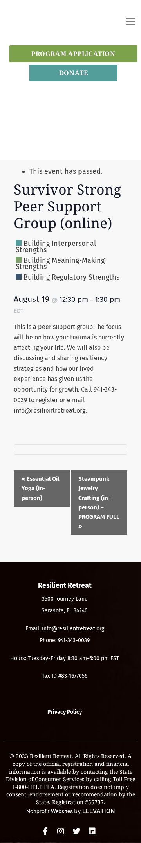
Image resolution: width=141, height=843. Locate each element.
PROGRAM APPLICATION (73, 53)
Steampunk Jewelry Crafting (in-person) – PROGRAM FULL (98, 502)
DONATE (73, 73)
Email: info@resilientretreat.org (64, 628)
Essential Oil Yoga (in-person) (40, 488)
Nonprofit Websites (50, 811)
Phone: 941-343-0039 (65, 640)
